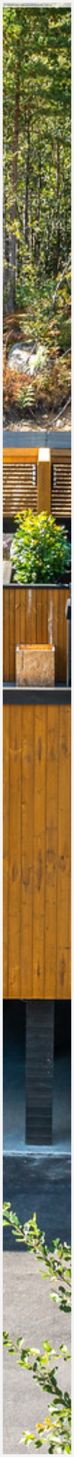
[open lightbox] (37, 728)
